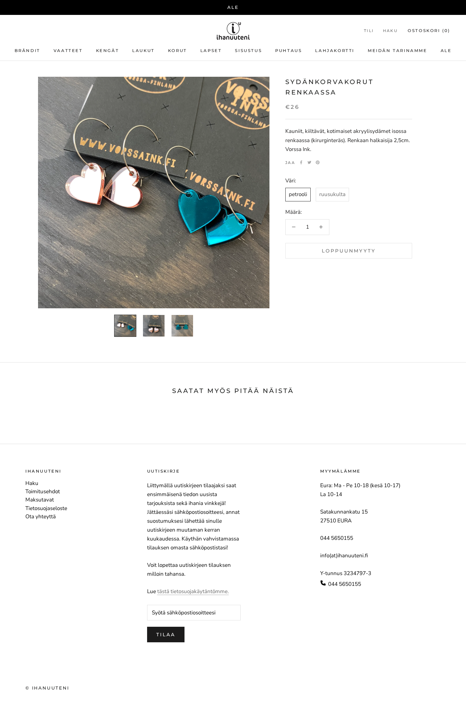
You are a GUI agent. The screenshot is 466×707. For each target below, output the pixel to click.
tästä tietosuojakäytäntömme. (193, 591)
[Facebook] (301, 162)
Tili (369, 30)
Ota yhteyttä (40, 516)
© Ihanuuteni (47, 688)
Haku (390, 30)
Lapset (211, 50)
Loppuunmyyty (349, 250)
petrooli (298, 194)
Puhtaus (288, 50)
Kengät (107, 50)
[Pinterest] (318, 162)
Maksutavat (39, 500)
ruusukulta (332, 194)
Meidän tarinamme (397, 50)
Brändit (27, 50)
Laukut (143, 50)
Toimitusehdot (42, 491)
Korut (177, 50)
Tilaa (165, 635)
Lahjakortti (334, 50)
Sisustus (248, 50)
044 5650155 (344, 584)
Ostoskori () (429, 30)
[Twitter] (309, 162)
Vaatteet (68, 50)
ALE (232, 7)
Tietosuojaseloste (46, 508)
